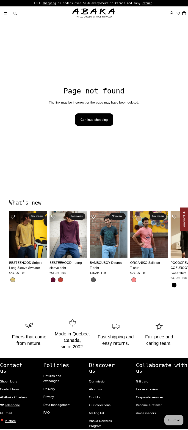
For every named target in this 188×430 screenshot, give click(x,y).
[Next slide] (174, 250)
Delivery (49, 389)
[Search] (15, 13)
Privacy (48, 397)
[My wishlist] (178, 13)
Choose (43, 251)
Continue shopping (94, 119)
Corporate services (149, 397)
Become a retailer (149, 405)
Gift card (142, 381)
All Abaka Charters (13, 397)
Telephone (12, 405)
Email (8, 413)
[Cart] (184, 13)
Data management (56, 405)
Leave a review (147, 389)
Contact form (9, 389)
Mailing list (96, 413)
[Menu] (5, 13)
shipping (49, 3)
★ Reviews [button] (184, 219)
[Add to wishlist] (13, 216)
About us (95, 389)
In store (10, 421)
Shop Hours (8, 381)
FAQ (46, 412)
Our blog (95, 397)
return (147, 3)
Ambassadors (146, 413)
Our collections (100, 405)
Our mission (97, 381)
